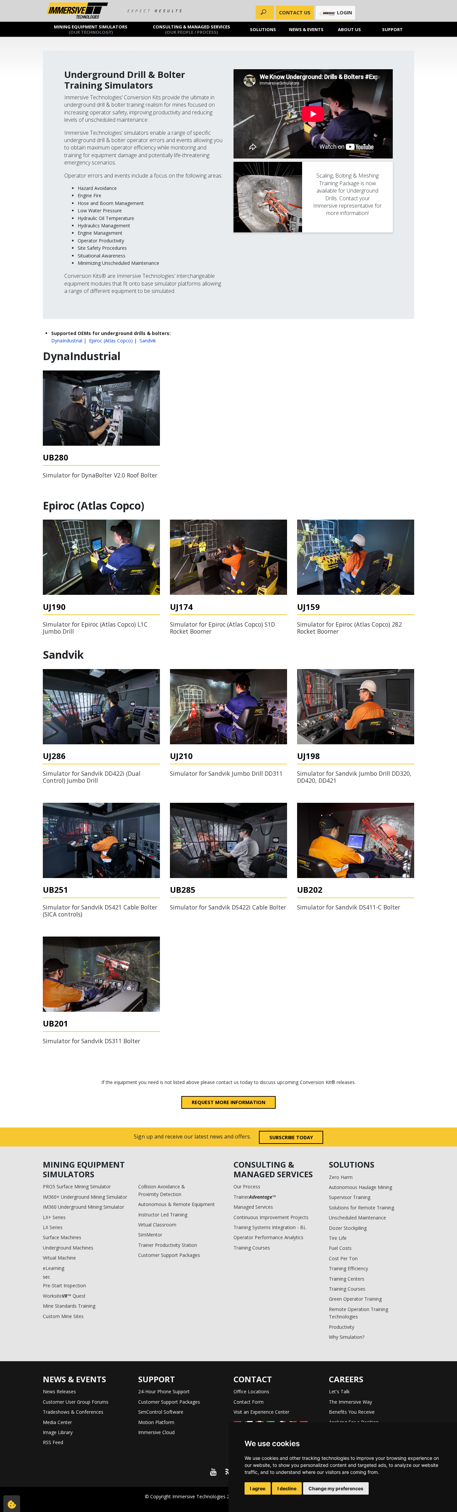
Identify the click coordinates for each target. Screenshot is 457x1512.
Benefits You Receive (352, 1412)
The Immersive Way (350, 1402)
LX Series (53, 1227)
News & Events (306, 29)
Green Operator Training (355, 1299)
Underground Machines (68, 1248)
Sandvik (148, 340)
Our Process (247, 1186)
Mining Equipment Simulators (90, 29)
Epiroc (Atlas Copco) (111, 340)
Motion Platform (156, 1422)
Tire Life (338, 1238)
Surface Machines (62, 1237)
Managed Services (253, 1207)
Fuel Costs (340, 1248)
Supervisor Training (349, 1197)
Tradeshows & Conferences (73, 1412)
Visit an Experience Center (261, 1412)
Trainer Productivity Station (167, 1245)
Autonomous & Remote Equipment (176, 1204)
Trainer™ (255, 1197)
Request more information (228, 1102)
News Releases (59, 1391)
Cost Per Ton (343, 1258)
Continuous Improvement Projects (271, 1217)
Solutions (263, 29)
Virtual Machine (59, 1258)
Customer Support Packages (169, 1255)
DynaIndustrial (66, 340)
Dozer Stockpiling (348, 1228)
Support (392, 29)
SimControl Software (160, 1412)
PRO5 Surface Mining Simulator (77, 1186)
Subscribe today (291, 1137)
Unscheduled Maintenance (357, 1217)
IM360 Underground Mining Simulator (83, 1207)
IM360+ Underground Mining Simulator (85, 1197)
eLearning (53, 1268)
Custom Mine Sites (63, 1316)
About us (349, 29)
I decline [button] (286, 1488)
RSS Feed (53, 1442)
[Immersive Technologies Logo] (77, 11)
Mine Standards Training (69, 1306)
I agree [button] (257, 1488)
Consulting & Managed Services (191, 29)
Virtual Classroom (157, 1224)
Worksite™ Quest (64, 1296)
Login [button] (344, 12)
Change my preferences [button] (335, 1488)
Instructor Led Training (162, 1214)
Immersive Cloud (156, 1432)
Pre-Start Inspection (64, 1285)
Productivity (341, 1327)
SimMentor (150, 1234)
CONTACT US (294, 12)
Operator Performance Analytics (268, 1237)
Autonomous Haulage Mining (360, 1187)
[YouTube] (213, 1472)
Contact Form (249, 1402)
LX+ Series (54, 1217)
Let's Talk (339, 1391)
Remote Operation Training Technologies (358, 1313)
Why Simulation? (346, 1337)
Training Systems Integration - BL (270, 1227)
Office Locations (251, 1391)
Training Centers (346, 1279)
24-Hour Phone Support (164, 1391)
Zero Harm (341, 1177)
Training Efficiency (348, 1268)
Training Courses (252, 1248)
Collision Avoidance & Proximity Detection (161, 1190)
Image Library (58, 1432)
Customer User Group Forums (75, 1402)
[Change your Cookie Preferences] (11, 1503)
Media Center (57, 1422)
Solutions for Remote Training (361, 1207)
